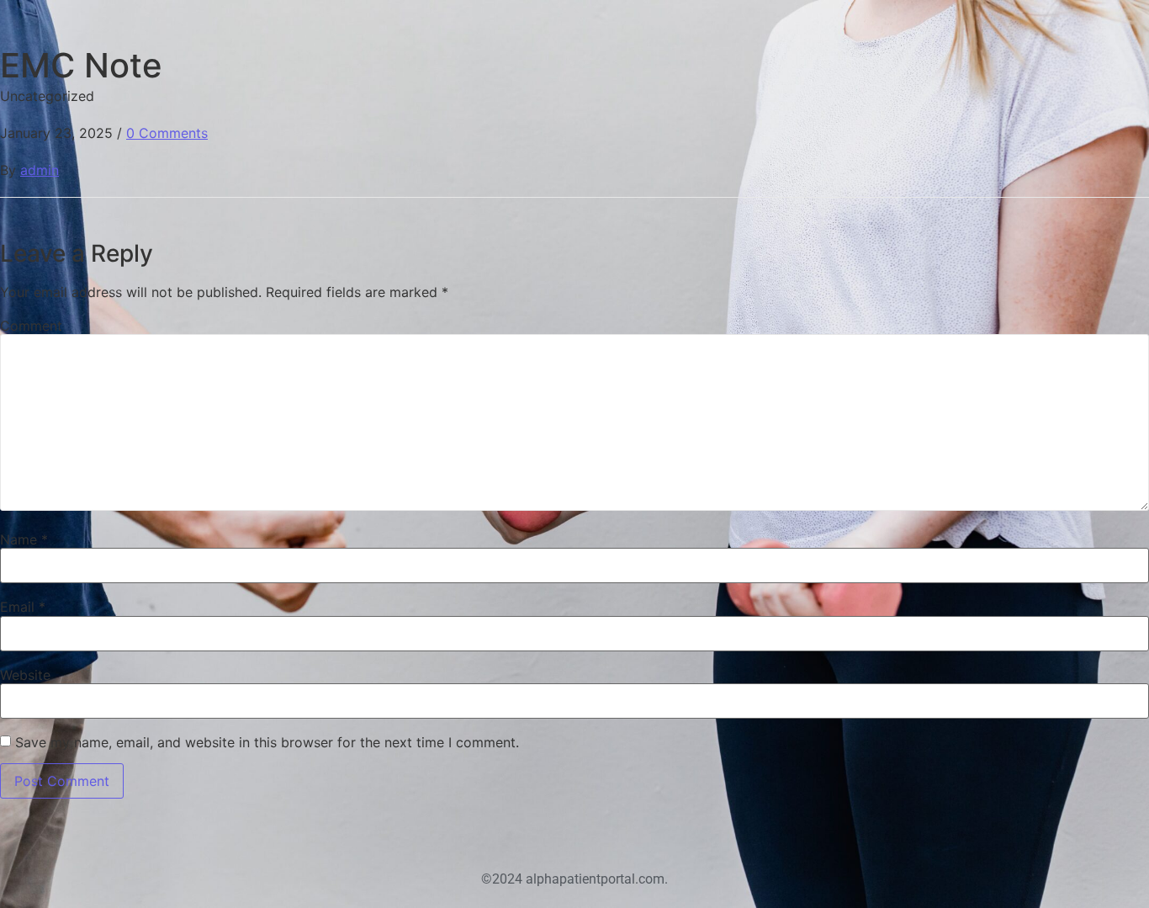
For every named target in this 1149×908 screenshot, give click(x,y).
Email (22, 606)
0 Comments (167, 133)
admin (39, 170)
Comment (31, 325)
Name (24, 539)
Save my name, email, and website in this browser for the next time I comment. (267, 742)
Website (25, 675)
